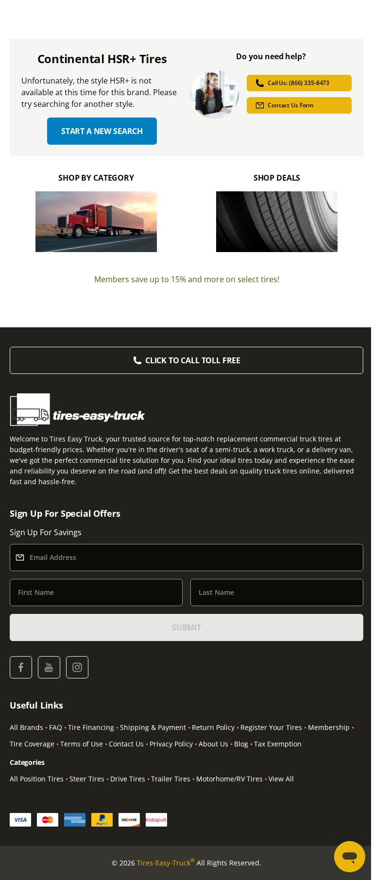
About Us (213, 743)
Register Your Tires (271, 727)
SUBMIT (186, 627)
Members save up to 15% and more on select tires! (186, 279)
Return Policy (213, 727)
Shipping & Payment (153, 727)
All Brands (26, 727)
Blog (241, 743)
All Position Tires (37, 778)
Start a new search (102, 131)
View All (281, 778)
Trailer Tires (170, 778)
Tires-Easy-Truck (166, 862)
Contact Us (126, 743)
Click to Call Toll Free (192, 360)
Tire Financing (91, 727)
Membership (329, 727)
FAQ (55, 727)
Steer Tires (86, 778)
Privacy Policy (171, 743)
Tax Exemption (278, 743)
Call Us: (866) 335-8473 (298, 83)
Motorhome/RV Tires (229, 778)
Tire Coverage (32, 743)
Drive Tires (127, 778)
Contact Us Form (290, 105)
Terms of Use (81, 743)
